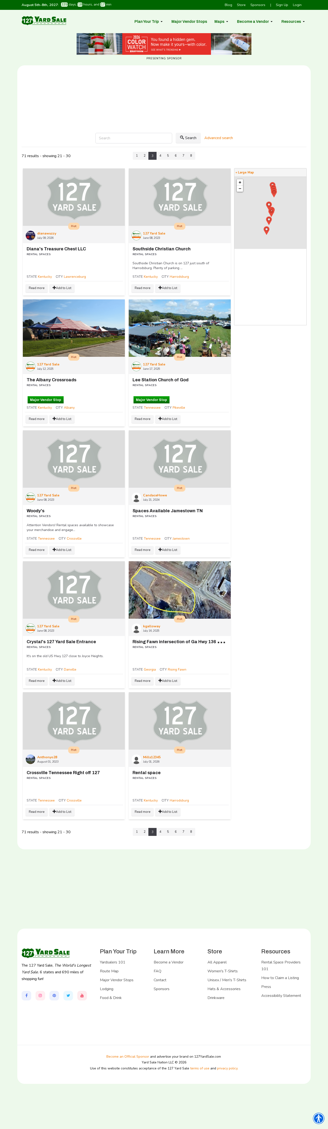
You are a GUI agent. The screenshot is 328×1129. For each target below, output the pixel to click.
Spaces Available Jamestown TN (168, 510)
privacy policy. (227, 1068)
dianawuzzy (46, 233)
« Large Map (245, 172)
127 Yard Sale (154, 233)
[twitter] (68, 995)
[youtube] (82, 995)
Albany (69, 407)
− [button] (240, 188)
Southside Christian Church (162, 249)
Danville (70, 669)
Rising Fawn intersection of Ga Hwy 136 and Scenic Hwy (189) (198, 641)
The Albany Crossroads (51, 379)
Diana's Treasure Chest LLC (56, 249)
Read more (36, 288)
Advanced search (218, 138)
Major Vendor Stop (45, 400)
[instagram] (40, 995)
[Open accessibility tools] (318, 1118)
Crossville (74, 538)
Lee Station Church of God (160, 379)
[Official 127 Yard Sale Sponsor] (164, 44)
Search (190, 138)
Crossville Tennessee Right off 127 (63, 772)
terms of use (199, 1068)
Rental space (147, 772)
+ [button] (240, 182)
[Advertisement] (164, 115)
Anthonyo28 (47, 757)
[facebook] (26, 995)
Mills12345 (152, 757)
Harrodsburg (179, 276)
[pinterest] (54, 995)
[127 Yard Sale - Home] (44, 20)
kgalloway (151, 626)
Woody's (35, 510)
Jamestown (181, 538)
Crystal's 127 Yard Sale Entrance (61, 641)
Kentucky (45, 276)
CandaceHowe (155, 495)
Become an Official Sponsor (127, 1056)
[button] (149, 21)
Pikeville (179, 407)
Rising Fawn (177, 669)
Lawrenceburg (75, 276)
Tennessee (152, 407)
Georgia (150, 669)
